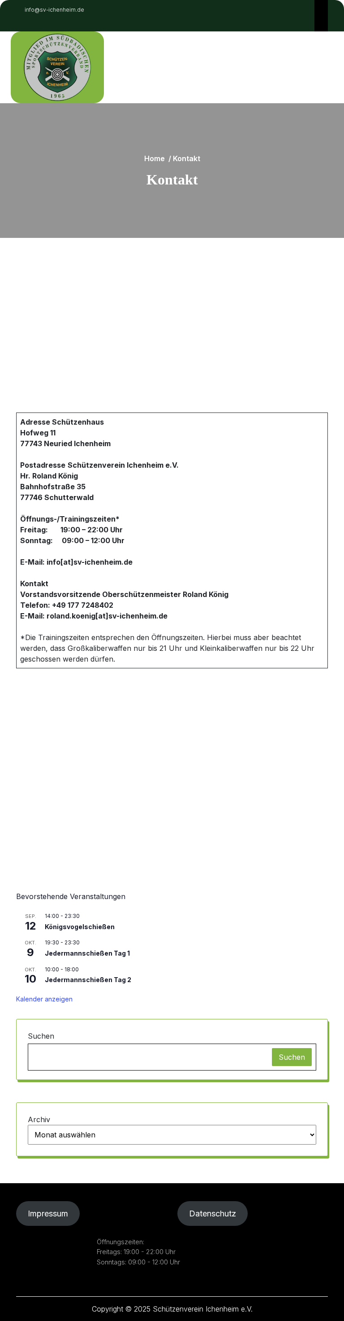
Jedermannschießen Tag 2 (88, 979)
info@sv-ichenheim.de (54, 9)
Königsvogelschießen (80, 926)
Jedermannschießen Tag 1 (87, 953)
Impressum (48, 1213)
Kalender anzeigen (44, 999)
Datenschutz (212, 1213)
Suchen (41, 1035)
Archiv (39, 1119)
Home (154, 158)
